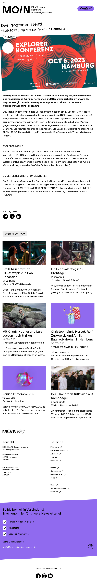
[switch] (19, 522)
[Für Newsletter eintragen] (90, 547)
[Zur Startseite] (48, 431)
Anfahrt (6, 460)
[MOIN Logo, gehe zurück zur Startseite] (46, 10)
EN (4, 3)
